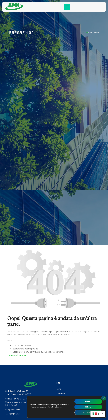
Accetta (88, 401)
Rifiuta (88, 407)
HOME (85, 32)
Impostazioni (88, 412)
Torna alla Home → (16, 355)
